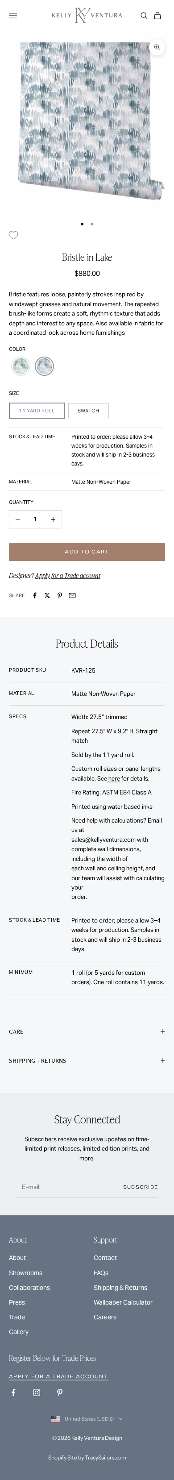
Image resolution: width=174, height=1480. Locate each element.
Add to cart (87, 552)
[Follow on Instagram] (36, 1392)
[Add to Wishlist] (17, 235)
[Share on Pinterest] (59, 595)
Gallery (19, 1332)
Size (14, 393)
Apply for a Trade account (67, 575)
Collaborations (29, 1288)
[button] (20, 366)
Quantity (21, 502)
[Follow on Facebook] (13, 1392)
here (113, 778)
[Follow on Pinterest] (59, 1392)
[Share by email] (72, 595)
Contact (105, 1258)
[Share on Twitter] (47, 595)
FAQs (101, 1273)
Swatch (88, 410)
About (17, 1258)
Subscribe (140, 1187)
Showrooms (25, 1273)
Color (17, 349)
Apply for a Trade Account (58, 1376)
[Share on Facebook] (34, 595)
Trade (17, 1317)
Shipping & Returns (120, 1288)
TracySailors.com (105, 1457)
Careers (105, 1317)
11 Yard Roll (37, 410)
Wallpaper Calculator (123, 1302)
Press (17, 1302)
